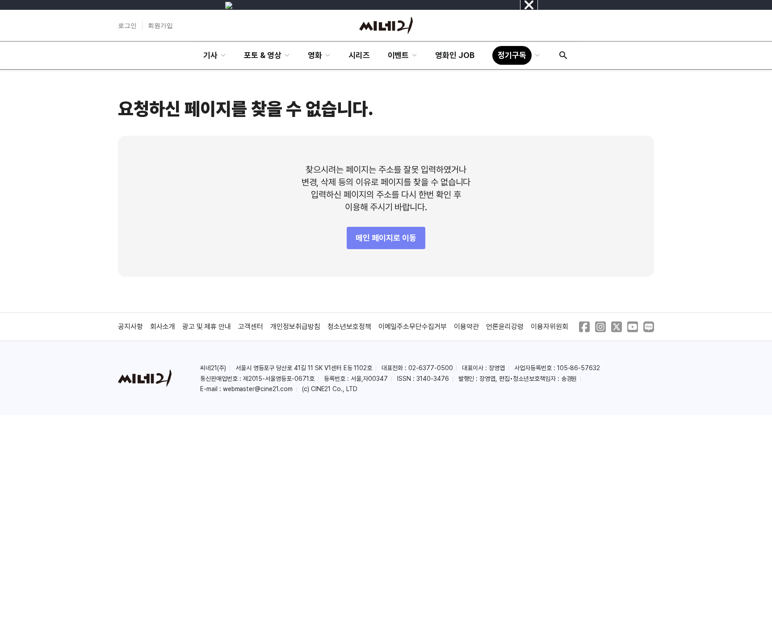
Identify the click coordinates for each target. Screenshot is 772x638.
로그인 (127, 25)
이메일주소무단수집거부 (412, 326)
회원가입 (160, 25)
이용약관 (466, 326)
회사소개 (162, 326)
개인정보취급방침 (295, 326)
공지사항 (130, 326)
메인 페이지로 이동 (386, 237)
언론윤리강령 (505, 326)
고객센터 (250, 326)
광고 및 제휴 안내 (206, 326)
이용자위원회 (549, 326)
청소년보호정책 (349, 326)
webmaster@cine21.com (258, 388)
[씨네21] (386, 25)
